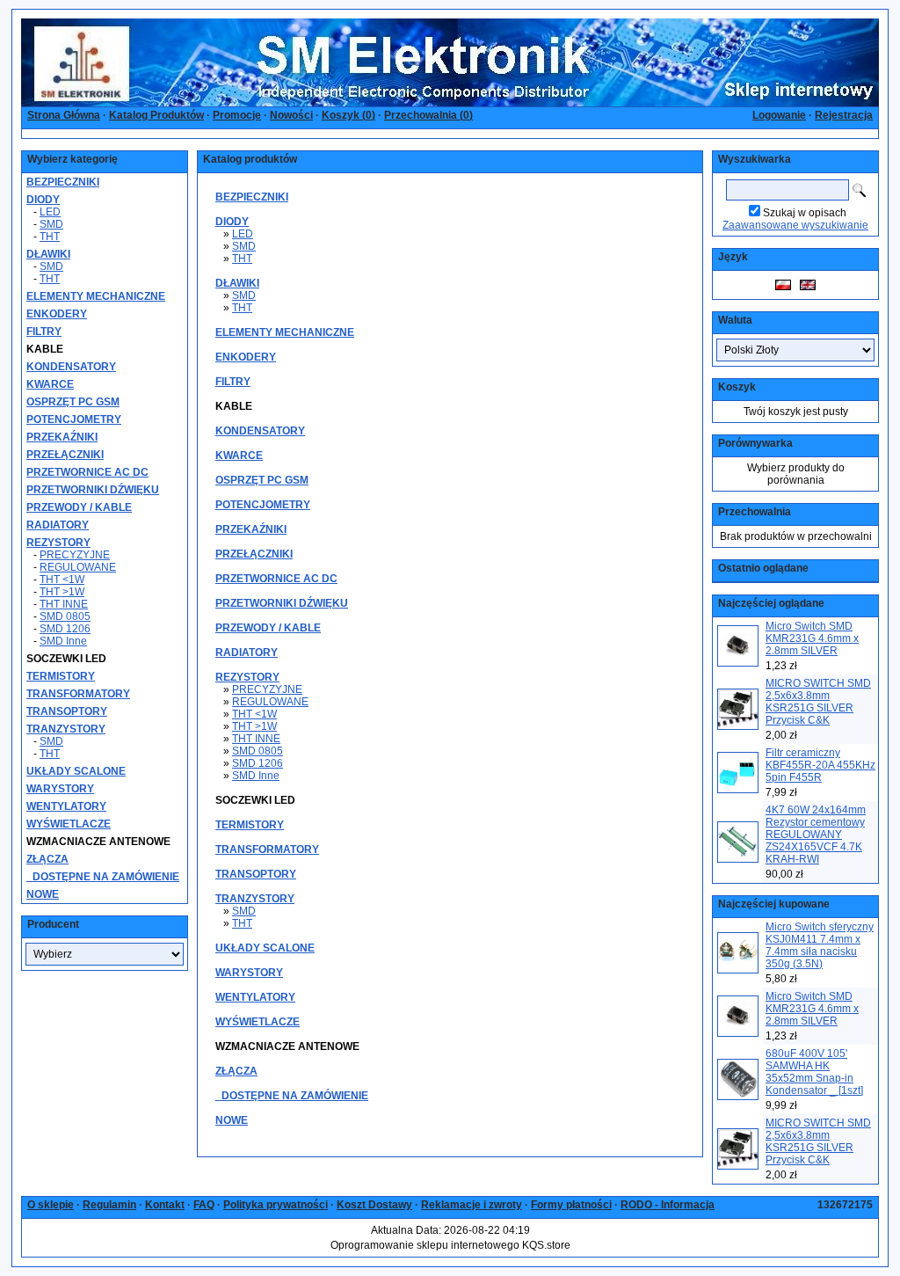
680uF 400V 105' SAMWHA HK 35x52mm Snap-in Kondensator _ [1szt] (814, 1072)
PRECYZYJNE (75, 555)
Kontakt (165, 1205)
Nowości (291, 115)
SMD (51, 224)
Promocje (237, 115)
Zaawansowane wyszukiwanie (795, 225)
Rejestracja (844, 115)
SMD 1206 (65, 629)
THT (50, 236)
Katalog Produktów (156, 115)
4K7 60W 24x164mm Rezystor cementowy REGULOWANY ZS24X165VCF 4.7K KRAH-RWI (816, 834)
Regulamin (109, 1205)
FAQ (203, 1205)
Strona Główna (63, 115)
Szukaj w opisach (804, 213)
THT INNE (64, 604)
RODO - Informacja (668, 1205)
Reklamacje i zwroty (471, 1205)
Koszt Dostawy (374, 1205)
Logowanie (779, 115)
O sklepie (50, 1205)
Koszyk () (348, 115)
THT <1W (62, 579)
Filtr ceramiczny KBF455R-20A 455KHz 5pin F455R (820, 765)
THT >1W (62, 592)
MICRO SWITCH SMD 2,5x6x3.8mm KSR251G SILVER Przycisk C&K (818, 701)
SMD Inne (63, 641)
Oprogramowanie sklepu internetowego (424, 1245)
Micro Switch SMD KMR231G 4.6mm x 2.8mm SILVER (812, 638)
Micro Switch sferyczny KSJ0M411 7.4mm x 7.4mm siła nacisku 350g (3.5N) (820, 945)
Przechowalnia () (428, 115)
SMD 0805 (65, 616)
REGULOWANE (78, 567)
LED (50, 212)
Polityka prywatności (275, 1205)
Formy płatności (571, 1205)
